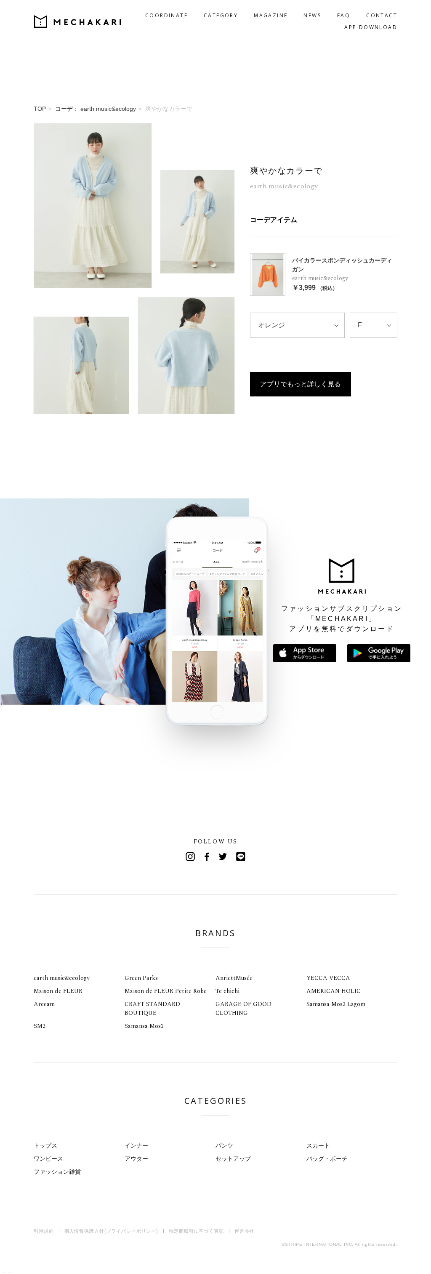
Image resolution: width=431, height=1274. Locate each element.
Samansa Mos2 (144, 1026)
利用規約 (44, 1231)
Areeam (44, 1004)
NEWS (312, 15)
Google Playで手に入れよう (378, 653)
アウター (136, 1158)
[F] (373, 325)
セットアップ (233, 1158)
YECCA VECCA (328, 978)
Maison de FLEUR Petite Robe (166, 991)
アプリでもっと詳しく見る (300, 384)
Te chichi (227, 991)
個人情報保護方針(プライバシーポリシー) (111, 1231)
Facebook (207, 856)
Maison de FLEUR (58, 991)
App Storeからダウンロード (304, 653)
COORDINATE (166, 15)
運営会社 (244, 1231)
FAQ (343, 15)
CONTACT (381, 15)
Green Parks (141, 978)
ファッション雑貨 (57, 1171)
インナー (136, 1145)
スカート (318, 1145)
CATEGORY (221, 15)
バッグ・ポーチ (327, 1158)
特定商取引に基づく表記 (196, 1231)
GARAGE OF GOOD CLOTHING (243, 1008)
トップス (45, 1145)
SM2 (39, 1026)
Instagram (190, 856)
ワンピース (48, 1158)
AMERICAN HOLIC (333, 991)
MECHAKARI (77, 21)
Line (240, 856)
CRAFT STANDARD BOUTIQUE (152, 1008)
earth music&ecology (62, 978)
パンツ (224, 1145)
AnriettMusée (234, 978)
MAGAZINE (270, 15)
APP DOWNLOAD (370, 27)
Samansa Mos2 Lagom (335, 1004)
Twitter (224, 856)
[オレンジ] (297, 325)
